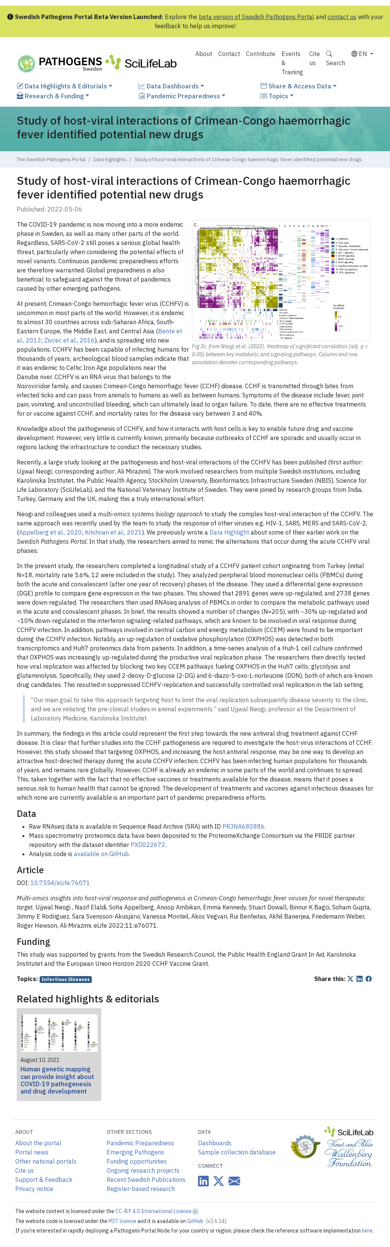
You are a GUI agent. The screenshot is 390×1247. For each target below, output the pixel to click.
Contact (229, 54)
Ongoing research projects (143, 1170)
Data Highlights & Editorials (65, 86)
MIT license (123, 1221)
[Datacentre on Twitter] (217, 1181)
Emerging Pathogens (135, 1152)
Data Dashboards (172, 86)
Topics (277, 95)
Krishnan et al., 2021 (113, 532)
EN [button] (363, 54)
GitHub (207, 1221)
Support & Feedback (43, 1179)
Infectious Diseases (66, 979)
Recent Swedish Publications (146, 1179)
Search (335, 63)
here (367, 1230)
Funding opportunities (137, 1161)
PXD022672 (148, 844)
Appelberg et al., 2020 (50, 532)
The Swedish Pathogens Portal (51, 159)
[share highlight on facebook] (369, 979)
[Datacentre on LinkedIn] (203, 1181)
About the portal (38, 1143)
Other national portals (46, 1161)
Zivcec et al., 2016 (69, 340)
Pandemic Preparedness (182, 95)
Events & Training (292, 63)
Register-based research (141, 1189)
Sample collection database (237, 1152)
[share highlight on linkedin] (360, 979)
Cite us (314, 58)
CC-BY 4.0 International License (154, 1211)
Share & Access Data (299, 86)
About (203, 54)
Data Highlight (229, 532)
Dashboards (215, 1143)
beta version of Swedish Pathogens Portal (256, 17)
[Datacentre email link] (232, 1180)
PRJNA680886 (243, 826)
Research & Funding (53, 95)
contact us (342, 17)
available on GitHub (101, 854)
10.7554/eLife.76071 (60, 883)
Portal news (31, 1152)
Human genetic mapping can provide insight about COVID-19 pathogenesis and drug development (57, 1080)
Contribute (260, 54)
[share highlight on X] (351, 979)
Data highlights (109, 159)
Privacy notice (34, 1189)
